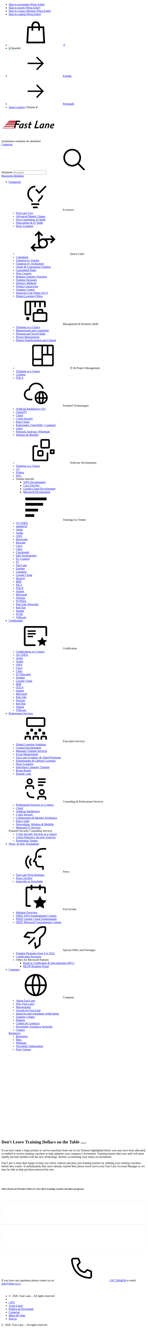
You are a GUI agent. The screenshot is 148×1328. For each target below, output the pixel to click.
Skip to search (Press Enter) (24, 7)
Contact (20, 1029)
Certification (16, 620)
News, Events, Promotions (24, 843)
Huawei (20, 578)
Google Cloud (24, 575)
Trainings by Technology (30, 263)
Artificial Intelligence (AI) (30, 408)
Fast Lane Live (24, 213)
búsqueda (6, 172)
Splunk (20, 610)
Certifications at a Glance (30, 651)
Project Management (27, 337)
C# (17, 469)
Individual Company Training (33, 767)
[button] (32, 107)
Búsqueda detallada (12, 175)
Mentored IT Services (28, 827)
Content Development (28, 747)
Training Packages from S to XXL (35, 953)
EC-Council (23, 558)
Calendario (22, 257)
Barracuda (22, 539)
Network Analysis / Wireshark (33, 431)
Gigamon (21, 571)
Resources (14, 1033)
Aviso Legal (16, 1305)
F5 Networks (23, 674)
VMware (21, 617)
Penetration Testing (27, 840)
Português (68, 103)
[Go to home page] (28, 137)
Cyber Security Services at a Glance (36, 834)
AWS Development (34, 482)
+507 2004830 (117, 1280)
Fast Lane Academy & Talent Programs (38, 757)
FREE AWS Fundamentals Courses (36, 915)
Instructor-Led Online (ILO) (32, 292)
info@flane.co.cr (10, 1283)
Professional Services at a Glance (35, 804)
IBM (18, 581)
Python (20, 472)
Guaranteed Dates (26, 270)
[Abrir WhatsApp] (139, 1318)
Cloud (19, 415)
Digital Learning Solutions (31, 744)
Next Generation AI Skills (30, 219)
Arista (19, 529)
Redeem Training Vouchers (31, 276)
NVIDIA (21, 601)
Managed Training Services (31, 751)
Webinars (21, 1042)
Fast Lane (21, 565)
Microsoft (21, 594)
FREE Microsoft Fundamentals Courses (38, 922)
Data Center (23, 421)
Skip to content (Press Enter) (25, 14)
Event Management (27, 754)
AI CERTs (22, 523)
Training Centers (25, 289)
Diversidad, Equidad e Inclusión (34, 1026)
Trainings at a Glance (28, 327)
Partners (20, 1020)
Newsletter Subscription (29, 1046)
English (67, 75)
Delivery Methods (26, 283)
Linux (19, 428)
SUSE (19, 614)
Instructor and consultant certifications (37, 1013)
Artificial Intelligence (28, 811)
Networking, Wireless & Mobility (35, 824)
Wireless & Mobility (27, 434)
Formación (15, 182)
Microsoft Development (36, 491)
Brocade (20, 542)
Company (14, 969)
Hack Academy (25, 226)
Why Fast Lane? (25, 1003)
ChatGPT (21, 412)
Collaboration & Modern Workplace (36, 817)
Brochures (22, 1036)
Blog (18, 1039)
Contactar (6, 144)
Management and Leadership (32, 330)
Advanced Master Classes (30, 216)
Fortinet (20, 568)
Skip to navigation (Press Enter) (27, 4)
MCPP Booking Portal (36, 966)
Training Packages (26, 279)
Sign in (13, 1318)
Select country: (17, 107)
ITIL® (19, 377)
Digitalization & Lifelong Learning (36, 760)
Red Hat (20, 607)
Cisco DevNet (31, 485)
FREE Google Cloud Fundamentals (36, 918)
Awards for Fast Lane (28, 1010)
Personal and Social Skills (30, 333)
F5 (17, 562)
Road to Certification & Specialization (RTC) (49, 963)
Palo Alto (21, 697)
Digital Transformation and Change (36, 340)
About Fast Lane (25, 1000)
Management (23, 1007)
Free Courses (23, 1049)
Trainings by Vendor (27, 260)
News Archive (24, 878)
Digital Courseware (27, 286)
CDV (12, 1302)
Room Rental (23, 770)
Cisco (19, 545)
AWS (19, 536)
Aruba (19, 532)
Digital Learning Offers (29, 296)
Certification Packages (28, 956)
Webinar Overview (27, 912)
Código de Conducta (28, 1023)
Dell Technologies (26, 555)
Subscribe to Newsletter (29, 881)
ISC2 (19, 584)
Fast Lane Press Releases (30, 874)
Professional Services (21, 713)
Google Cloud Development (39, 488)
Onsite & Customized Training (33, 266)
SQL (18, 475)
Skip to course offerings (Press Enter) (30, 10)
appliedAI (21, 526)
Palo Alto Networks (27, 604)
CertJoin (20, 374)
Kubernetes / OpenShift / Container (36, 425)
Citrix (19, 549)
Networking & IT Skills (29, 222)
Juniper (20, 591)
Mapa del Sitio (17, 1315)
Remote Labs (23, 773)
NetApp (20, 597)
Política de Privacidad (21, 1308)
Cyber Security (24, 418)
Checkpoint (22, 552)
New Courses (23, 273)
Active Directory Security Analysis (36, 837)
